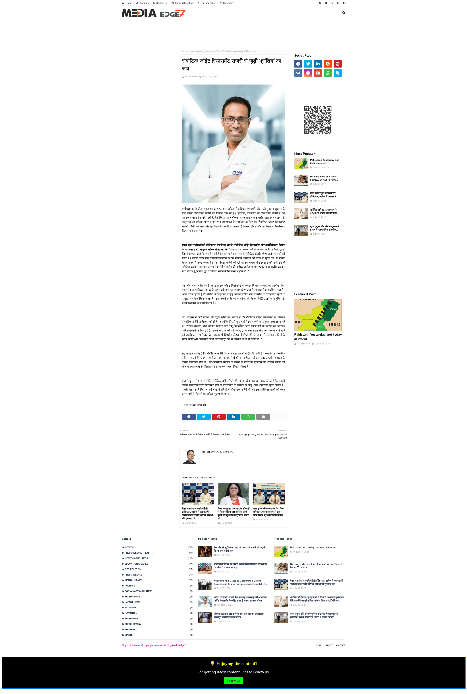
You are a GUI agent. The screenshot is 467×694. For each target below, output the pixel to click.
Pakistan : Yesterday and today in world (324, 161)
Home (129, 3)
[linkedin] (318, 64)
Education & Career (159, 563)
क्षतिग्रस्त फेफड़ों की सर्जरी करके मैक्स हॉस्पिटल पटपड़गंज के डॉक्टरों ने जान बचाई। (240, 566)
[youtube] (318, 73)
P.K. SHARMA (191, 76)
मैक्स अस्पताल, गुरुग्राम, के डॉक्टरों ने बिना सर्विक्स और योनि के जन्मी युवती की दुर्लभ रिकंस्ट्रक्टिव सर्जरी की (233, 513)
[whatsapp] (328, 73)
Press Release (159, 574)
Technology (159, 596)
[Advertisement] (210, 33)
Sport (159, 635)
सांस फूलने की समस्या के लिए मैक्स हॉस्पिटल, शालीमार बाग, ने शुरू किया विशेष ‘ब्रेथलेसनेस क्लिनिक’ (268, 512)
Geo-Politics (159, 569)
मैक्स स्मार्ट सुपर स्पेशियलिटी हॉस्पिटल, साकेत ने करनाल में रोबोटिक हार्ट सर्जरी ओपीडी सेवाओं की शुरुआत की (197, 513)
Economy (159, 607)
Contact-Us (161, 3)
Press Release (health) (201, 51)
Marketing (159, 618)
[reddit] (328, 64)
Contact (340, 645)
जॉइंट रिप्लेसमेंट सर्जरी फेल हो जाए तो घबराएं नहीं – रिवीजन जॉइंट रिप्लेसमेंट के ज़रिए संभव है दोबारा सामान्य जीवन (240, 599)
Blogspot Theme (130, 645)
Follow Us (233, 681)
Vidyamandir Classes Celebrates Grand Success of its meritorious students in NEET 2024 (240, 582)
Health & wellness (159, 558)
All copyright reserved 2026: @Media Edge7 (163, 645)
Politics (159, 585)
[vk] (298, 73)
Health (159, 547)
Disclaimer (228, 3)
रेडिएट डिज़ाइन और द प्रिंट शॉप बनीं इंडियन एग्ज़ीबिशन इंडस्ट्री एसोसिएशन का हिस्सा (239, 615)
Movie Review (159, 624)
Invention (159, 613)
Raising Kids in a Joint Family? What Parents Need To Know (323, 178)
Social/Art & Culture (159, 591)
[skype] (343, 3)
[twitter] (326, 3)
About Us (144, 3)
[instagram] (332, 3)
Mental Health (159, 580)
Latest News (159, 602)
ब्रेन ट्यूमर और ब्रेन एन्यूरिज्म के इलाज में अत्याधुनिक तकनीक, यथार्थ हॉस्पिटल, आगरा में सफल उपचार (324, 228)
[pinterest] (338, 3)
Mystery (159, 629)
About (329, 645)
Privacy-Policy (209, 3)
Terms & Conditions (184, 3)
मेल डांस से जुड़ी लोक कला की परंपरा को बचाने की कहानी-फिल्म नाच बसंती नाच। (240, 549)
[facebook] (320, 3)
